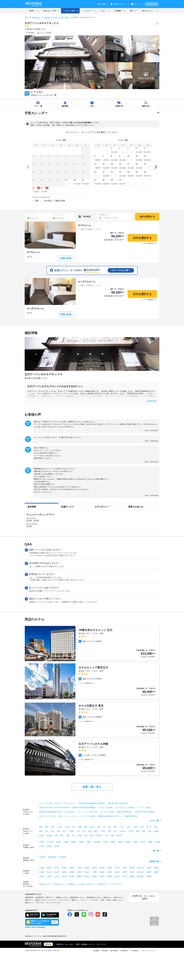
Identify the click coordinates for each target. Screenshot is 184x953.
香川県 (71, 876)
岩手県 (56, 868)
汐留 (142, 827)
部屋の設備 (65, 258)
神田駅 (120, 842)
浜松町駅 (97, 842)
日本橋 (71, 831)
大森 (52, 827)
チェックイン (32, 215)
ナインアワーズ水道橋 (87, 816)
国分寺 (41, 835)
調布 (99, 827)
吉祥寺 (131, 831)
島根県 (156, 872)
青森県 (49, 868)
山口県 (56, 876)
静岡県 (71, 872)
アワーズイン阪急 (144, 808)
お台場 (59, 827)
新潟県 (41, 872)
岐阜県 (79, 872)
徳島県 (64, 876)
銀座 (58, 831)
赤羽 (106, 835)
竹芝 (109, 827)
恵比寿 (92, 827)
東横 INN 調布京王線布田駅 (118, 803)
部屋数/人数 (103, 215)
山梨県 (148, 868)
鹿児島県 (140, 876)
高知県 (86, 876)
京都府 (109, 872)
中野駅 (135, 842)
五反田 (67, 827)
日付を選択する (142, 237)
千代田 (102, 831)
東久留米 (99, 835)
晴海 (115, 827)
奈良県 (132, 872)
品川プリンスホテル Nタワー (65, 803)
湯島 (143, 831)
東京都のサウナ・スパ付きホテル (110, 884)
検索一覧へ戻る (92, 786)
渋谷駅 (105, 842)
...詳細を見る (151, 401)
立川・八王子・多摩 (61, 17)
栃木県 (94, 868)
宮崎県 (132, 876)
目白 (73, 835)
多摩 (79, 827)
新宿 (89, 831)
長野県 (156, 868)
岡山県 (41, 876)
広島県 (49, 876)
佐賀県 (102, 876)
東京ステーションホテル (67, 816)
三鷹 (78, 831)
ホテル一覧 (154, 820)
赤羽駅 (41, 842)
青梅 (112, 835)
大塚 (85, 835)
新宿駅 (127, 842)
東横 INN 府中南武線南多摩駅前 (84, 808)
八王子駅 (50, 842)
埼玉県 (117, 868)
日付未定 (87, 216)
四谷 (84, 831)
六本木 (135, 827)
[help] (55, 95)
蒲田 (46, 827)
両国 (109, 831)
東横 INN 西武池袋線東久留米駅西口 (92, 803)
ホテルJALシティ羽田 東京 (125, 808)
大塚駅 (81, 842)
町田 (40, 827)
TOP (26, 17)
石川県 (56, 872)
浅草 (67, 835)
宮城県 (64, 868)
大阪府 (117, 872)
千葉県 (124, 868)
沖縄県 (148, 876)
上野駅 (88, 842)
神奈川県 (140, 868)
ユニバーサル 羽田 (46, 803)
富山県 (49, 872)
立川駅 (41, 846)
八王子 (121, 827)
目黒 (85, 827)
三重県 (94, 872)
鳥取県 (148, 872)
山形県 (79, 868)
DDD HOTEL (69, 812)
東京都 (47, 17)
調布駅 (49, 846)
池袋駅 (112, 842)
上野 (56, 835)
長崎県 (109, 876)
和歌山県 (140, 872)
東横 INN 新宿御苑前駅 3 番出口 (50, 812)
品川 (73, 827)
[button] (145, 75)
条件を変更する (147, 216)
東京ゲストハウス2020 (47, 816)
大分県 (124, 876)
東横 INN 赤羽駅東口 (124, 812)
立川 (115, 831)
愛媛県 (79, 876)
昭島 (61, 835)
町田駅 (58, 842)
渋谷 (128, 827)
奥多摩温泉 (52, 857)
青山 (46, 831)
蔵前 (137, 831)
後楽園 (49, 835)
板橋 (91, 835)
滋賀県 (102, 872)
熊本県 (117, 876)
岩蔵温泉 (62, 857)
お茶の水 (122, 831)
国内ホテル (36, 17)
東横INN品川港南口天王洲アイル (110, 816)
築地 (40, 831)
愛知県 (86, 872)
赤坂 (52, 831)
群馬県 (102, 868)
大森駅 (65, 842)
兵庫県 (124, 872)
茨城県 (109, 868)
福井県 (64, 872)
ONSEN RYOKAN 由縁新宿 (145, 812)
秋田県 (71, 868)
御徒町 (156, 831)
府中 (64, 831)
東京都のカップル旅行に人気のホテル (81, 884)
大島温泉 (42, 857)
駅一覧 (156, 851)
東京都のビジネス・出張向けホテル (52, 884)
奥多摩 (119, 835)
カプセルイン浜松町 (105, 808)
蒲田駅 (73, 842)
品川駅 (142, 842)
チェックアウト (58, 215)
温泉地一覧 (154, 861)
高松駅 (56, 846)
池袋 (79, 835)
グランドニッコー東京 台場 (87, 812)
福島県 (86, 868)
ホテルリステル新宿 (107, 812)
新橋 (155, 827)
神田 (95, 831)
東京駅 (158, 842)
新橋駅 (150, 842)
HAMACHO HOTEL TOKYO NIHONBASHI (54, 808)
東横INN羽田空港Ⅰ (131, 816)
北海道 (41, 868)
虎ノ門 (148, 827)
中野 (149, 831)
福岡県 (94, 876)
